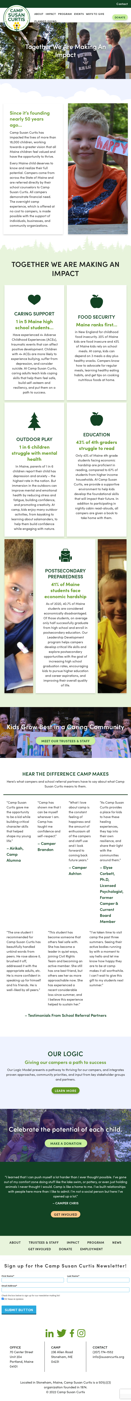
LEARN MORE (65, 1090)
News (117, 1242)
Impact (51, 13)
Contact (122, 4)
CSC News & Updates (13, 1299)
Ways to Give (95, 13)
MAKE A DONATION (66, 1143)
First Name (7, 1276)
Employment (91, 1249)
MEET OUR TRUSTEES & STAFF (65, 741)
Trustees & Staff (44, 1242)
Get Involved (39, 1249)
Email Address (9, 1285)
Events (79, 13)
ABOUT (38, 13)
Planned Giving (45, 21)
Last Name (72, 1276)
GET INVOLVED (65, 1214)
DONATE (120, 17)
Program (65, 13)
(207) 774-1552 (103, 1352)
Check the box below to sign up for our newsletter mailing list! (31, 1295)
